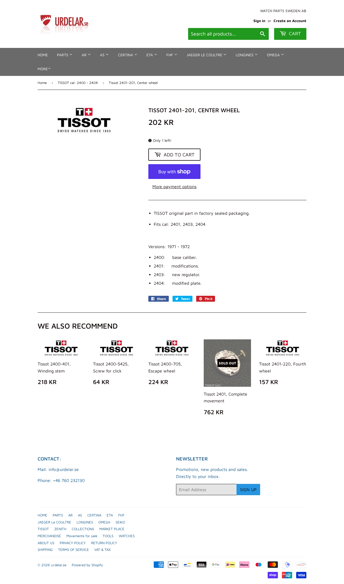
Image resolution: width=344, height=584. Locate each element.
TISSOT (43, 529)
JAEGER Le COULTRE (205, 54)
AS (103, 54)
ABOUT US (46, 543)
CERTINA (126, 54)
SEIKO (120, 522)
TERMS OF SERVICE (73, 549)
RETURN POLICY (104, 543)
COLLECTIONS (83, 529)
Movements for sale (81, 536)
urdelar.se (58, 565)
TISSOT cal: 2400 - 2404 (78, 82)
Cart (294, 33)
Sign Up (248, 489)
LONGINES (245, 54)
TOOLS (108, 536)
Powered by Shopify (87, 565)
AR (85, 54)
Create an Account (290, 21)
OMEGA (274, 54)
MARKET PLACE (111, 529)
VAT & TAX (102, 549)
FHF (170, 54)
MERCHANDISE (49, 536)
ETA (150, 54)
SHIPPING (45, 549)
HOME (43, 54)
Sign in (259, 21)
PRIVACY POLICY (73, 543)
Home (42, 82)
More (43, 68)
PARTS (63, 54)
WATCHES (127, 536)
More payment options (174, 186)
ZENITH (60, 529)
